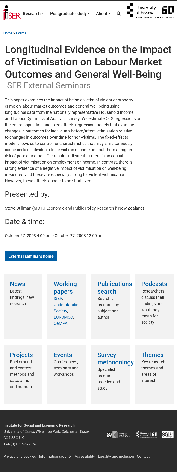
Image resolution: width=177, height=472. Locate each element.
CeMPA (61, 323)
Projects (21, 355)
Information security (55, 456)
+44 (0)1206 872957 (20, 444)
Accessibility (85, 456)
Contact (143, 456)
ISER (58, 298)
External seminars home (31, 256)
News (17, 284)
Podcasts (154, 284)
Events (63, 355)
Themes (152, 355)
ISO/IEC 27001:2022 (168, 434)
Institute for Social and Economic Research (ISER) (12, 13)
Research (32, 13)
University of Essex (150, 13)
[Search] (119, 13)
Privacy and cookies (19, 456)
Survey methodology (115, 358)
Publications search (114, 287)
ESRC (119, 434)
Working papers (65, 287)
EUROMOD (63, 317)
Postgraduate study (68, 13)
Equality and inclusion (116, 456)
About (101, 13)
